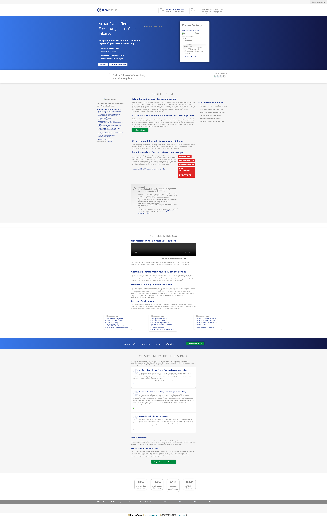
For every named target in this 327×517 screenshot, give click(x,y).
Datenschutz (132, 502)
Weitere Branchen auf (102, 141)
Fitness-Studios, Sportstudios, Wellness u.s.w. (108, 117)
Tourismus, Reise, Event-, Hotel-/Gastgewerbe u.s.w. (110, 122)
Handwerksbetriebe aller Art (105, 118)
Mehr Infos (103, 64)
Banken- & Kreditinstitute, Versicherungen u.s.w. (109, 125)
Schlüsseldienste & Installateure (105, 119)
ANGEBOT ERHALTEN (195, 343)
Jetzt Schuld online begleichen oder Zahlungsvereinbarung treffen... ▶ (212, 12)
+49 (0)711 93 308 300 (175, 11)
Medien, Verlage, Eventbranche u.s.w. (107, 131)
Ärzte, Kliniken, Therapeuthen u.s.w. (106, 113)
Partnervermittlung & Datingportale (106, 135)
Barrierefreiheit (143, 502)
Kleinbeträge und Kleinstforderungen (107, 129)
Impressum (122, 502)
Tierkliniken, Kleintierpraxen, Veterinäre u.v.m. (109, 114)
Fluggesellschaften (102, 124)
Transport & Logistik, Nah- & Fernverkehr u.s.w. (109, 128)
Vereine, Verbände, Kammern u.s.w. (106, 126)
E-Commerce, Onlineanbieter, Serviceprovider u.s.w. (110, 132)
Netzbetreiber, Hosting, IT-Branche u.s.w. (108, 115)
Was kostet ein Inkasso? (118, 64)
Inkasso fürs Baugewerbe (104, 138)
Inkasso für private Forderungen (105, 139)
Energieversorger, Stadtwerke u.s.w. (106, 121)
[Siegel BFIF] (110, 73)
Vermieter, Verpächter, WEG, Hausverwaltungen (109, 111)
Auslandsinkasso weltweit (104, 136)
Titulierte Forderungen (103, 133)
